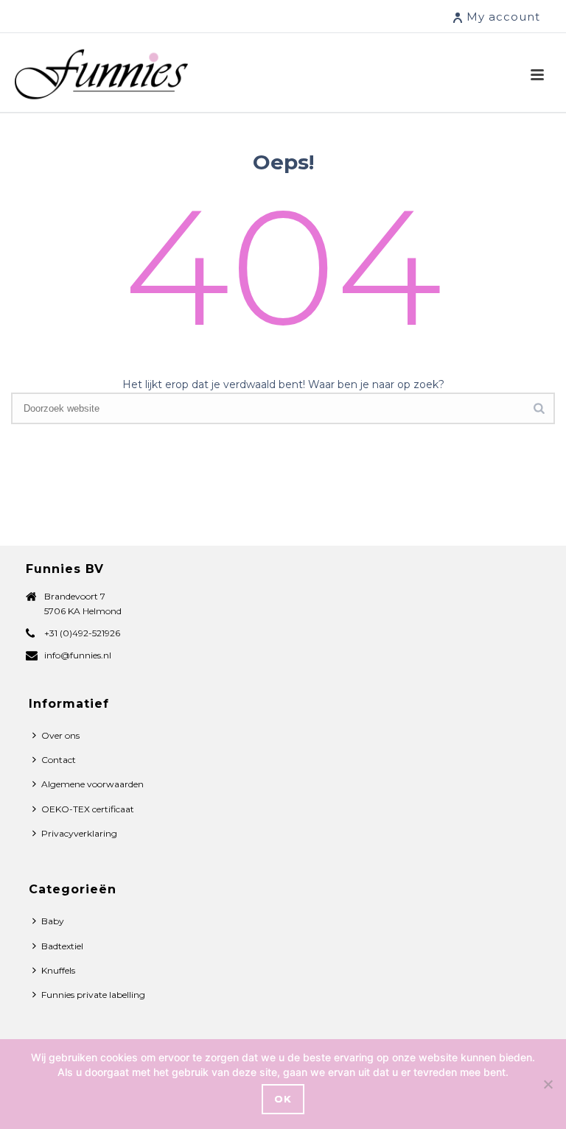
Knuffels (58, 970)
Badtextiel (62, 946)
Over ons (60, 735)
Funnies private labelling (93, 994)
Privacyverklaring (79, 833)
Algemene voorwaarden (92, 783)
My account (503, 17)
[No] (547, 1084)
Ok (283, 1099)
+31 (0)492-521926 (82, 633)
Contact (58, 759)
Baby (52, 920)
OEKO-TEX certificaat (87, 809)
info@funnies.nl (77, 655)
